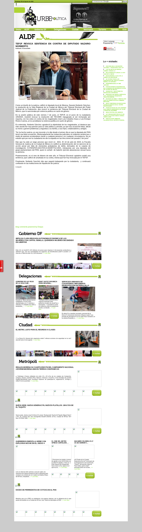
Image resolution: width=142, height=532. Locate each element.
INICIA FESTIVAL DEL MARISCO (114, 112)
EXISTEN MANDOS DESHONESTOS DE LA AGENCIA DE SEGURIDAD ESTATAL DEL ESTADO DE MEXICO (114, 88)
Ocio (124, 29)
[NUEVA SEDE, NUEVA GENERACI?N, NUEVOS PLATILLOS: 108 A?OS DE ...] (89, 424)
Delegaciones (60, 29)
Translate (121, 43)
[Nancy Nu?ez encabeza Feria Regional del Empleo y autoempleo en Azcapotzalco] (49, 298)
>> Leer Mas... (47, 253)
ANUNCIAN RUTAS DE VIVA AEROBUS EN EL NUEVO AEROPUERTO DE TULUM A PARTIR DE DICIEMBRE (114, 109)
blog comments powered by (29, 227)
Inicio (18, 29)
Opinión (114, 29)
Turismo (102, 29)
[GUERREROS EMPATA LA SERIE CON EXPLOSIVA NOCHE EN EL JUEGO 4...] (32, 469)
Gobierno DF (40, 29)
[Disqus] (53, 198)
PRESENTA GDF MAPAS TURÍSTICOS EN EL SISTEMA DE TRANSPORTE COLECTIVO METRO (114, 96)
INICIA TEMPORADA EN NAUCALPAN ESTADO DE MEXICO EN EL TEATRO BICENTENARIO (114, 105)
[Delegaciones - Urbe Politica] (54, 318)
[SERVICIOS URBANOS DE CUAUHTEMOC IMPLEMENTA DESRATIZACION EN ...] (78, 310)
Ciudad (75, 29)
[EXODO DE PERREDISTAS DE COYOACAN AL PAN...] (87, 507)
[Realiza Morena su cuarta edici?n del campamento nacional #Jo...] (89, 386)
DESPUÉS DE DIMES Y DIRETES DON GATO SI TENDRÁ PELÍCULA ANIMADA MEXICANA (114, 100)
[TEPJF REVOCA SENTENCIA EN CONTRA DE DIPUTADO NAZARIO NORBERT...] (53, 99)
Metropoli (88, 29)
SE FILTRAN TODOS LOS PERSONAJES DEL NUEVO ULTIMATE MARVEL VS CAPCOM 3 (113, 80)
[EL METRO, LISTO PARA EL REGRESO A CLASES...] (87, 347)
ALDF (26, 29)
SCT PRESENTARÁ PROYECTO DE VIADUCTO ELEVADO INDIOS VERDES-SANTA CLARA (113, 116)
